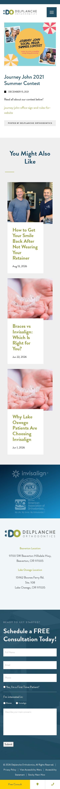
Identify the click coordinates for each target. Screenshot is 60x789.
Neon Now (40, 774)
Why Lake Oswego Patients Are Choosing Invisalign (24, 428)
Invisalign (22, 703)
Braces (9, 703)
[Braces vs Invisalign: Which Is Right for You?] (30, 302)
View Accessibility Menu (31, 769)
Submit (8, 744)
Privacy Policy (10, 769)
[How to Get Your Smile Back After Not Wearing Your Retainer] (30, 206)
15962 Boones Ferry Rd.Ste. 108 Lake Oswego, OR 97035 (30, 582)
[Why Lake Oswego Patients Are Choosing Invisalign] (30, 393)
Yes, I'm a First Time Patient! (22, 687)
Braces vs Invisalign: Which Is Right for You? (22, 337)
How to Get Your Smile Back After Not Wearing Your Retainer (25, 244)
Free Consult (15, 784)
